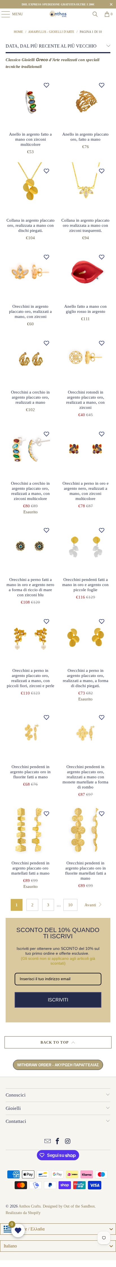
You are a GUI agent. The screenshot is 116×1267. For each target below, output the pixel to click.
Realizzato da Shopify (23, 1213)
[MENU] (3, 14)
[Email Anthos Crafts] (47, 1141)
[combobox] (58, 1229)
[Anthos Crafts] (58, 14)
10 (70, 905)
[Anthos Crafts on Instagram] (68, 1141)
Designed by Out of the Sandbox (69, 1206)
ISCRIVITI (58, 999)
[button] (46, 85)
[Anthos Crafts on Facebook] (57, 1141)
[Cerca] (95, 14)
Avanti (90, 905)
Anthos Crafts (30, 1206)
